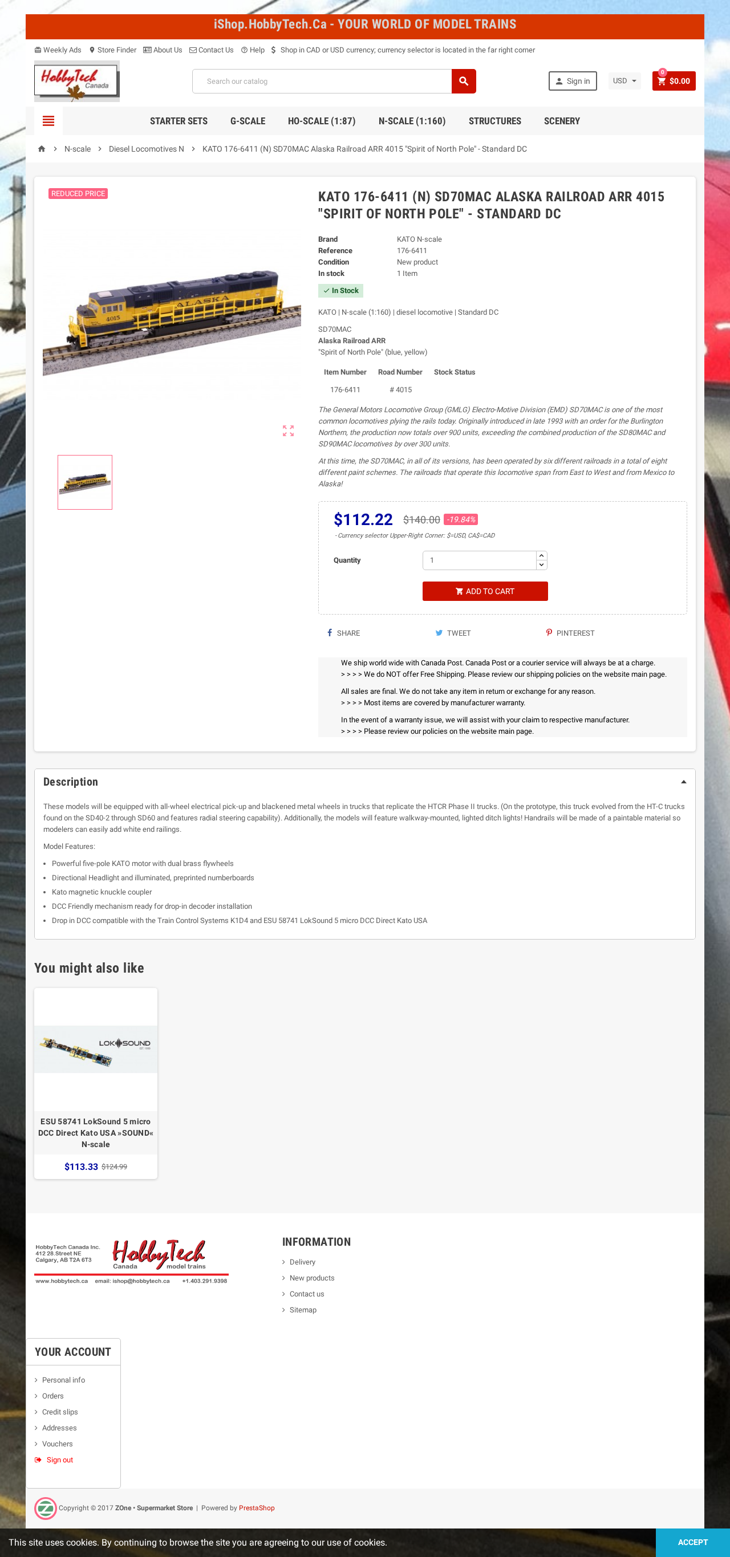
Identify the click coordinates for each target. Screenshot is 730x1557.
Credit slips (60, 1412)
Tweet (458, 633)
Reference (335, 250)
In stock (331, 273)
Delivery (302, 1262)
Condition (333, 262)
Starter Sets (179, 121)
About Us (167, 50)
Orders (53, 1396)
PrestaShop (257, 1508)
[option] (96, 1083)
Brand (328, 239)
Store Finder (112, 50)
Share (347, 633)
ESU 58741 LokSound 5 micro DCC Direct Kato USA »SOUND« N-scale (96, 1133)
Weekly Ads (58, 50)
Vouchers (57, 1444)
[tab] (365, 781)
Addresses (59, 1428)
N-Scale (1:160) (412, 121)
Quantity (347, 560)
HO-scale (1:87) (322, 121)
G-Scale (247, 121)
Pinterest (575, 633)
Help (253, 50)
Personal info (63, 1380)
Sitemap (303, 1310)
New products (312, 1278)
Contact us (307, 1294)
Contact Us (215, 50)
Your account (73, 1352)
